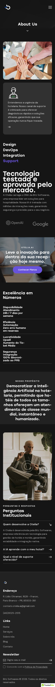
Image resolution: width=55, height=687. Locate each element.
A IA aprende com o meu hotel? (23, 549)
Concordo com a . (27, 666)
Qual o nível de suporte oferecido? (18, 558)
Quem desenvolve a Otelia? (21, 524)
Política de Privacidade (36, 667)
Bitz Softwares (11, 679)
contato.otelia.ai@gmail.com (19, 606)
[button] (50, 7)
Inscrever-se (49, 660)
